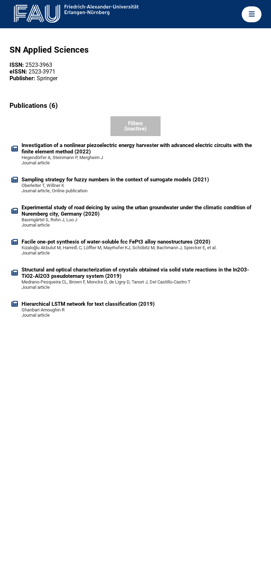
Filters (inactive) (135, 126)
